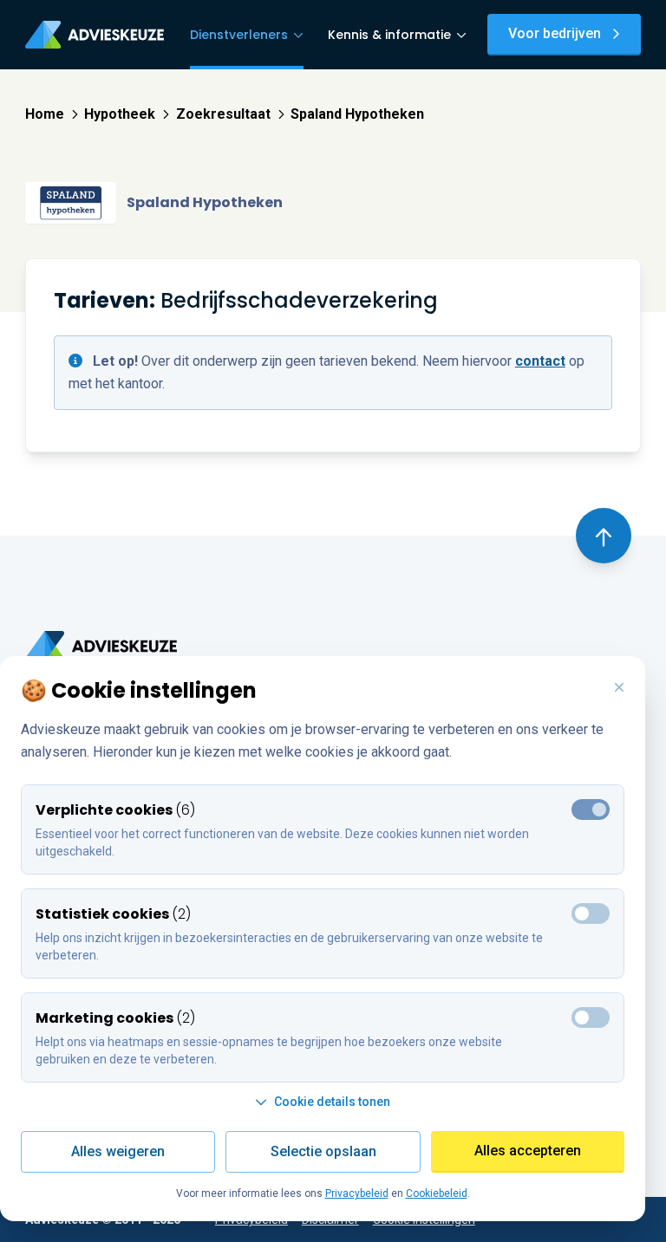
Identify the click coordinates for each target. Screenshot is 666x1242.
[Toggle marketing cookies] (590, 913)
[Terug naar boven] (603, 535)
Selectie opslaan (323, 1151)
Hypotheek (119, 114)
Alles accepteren (527, 1150)
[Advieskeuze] (94, 35)
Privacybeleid (356, 1193)
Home (44, 114)
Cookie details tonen (332, 1102)
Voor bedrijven (554, 33)
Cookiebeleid (436, 1193)
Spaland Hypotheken (357, 114)
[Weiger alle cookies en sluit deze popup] (619, 688)
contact (540, 361)
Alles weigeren (118, 1151)
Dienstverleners (239, 34)
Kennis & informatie (389, 34)
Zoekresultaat (223, 114)
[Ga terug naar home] (101, 646)
